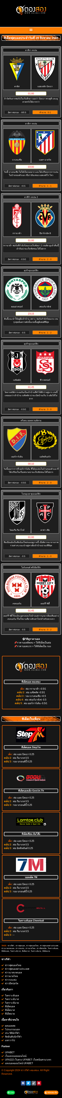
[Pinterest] (39, 1083)
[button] (31, 29)
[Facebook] (23, 1083)
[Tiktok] (33, 1083)
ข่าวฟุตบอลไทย (32, 946)
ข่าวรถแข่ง (20, 948)
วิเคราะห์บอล (53, 948)
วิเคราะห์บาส (15, 951)
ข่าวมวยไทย (30, 948)
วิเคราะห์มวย (36, 951)
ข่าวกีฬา (11, 946)
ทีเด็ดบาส (25, 951)
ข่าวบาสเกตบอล (8, 948)
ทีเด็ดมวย (46, 951)
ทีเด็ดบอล (5, 951)
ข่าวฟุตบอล (20, 946)
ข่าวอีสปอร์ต (41, 948)
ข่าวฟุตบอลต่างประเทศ (49, 946)
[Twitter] (28, 1083)
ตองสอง (34, 1070)
